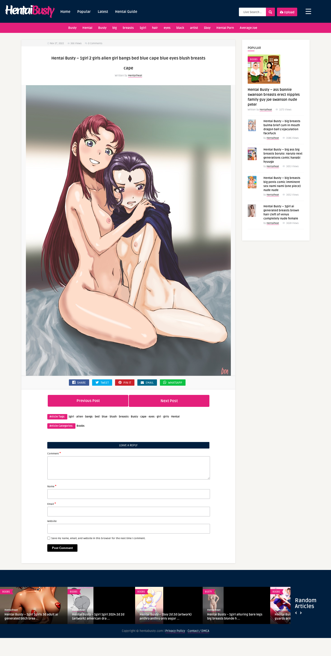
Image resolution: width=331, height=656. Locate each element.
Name (51, 486)
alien (79, 416)
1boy (207, 28)
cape (143, 416)
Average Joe (248, 28)
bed (97, 416)
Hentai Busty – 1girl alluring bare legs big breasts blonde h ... (234, 616)
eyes (167, 28)
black (180, 28)
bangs (89, 416)
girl (159, 416)
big (114, 28)
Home (65, 11)
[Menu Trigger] (308, 11)
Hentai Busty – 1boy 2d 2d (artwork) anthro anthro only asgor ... (166, 616)
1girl (143, 28)
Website (52, 521)
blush (113, 416)
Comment (54, 453)
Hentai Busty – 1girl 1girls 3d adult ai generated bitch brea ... (31, 616)
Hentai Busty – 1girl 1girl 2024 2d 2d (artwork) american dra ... (98, 616)
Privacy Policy (175, 631)
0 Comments (95, 43)
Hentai (87, 28)
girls (166, 416)
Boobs (80, 426)
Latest (103, 11)
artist (194, 28)
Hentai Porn (225, 28)
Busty (72, 28)
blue (104, 416)
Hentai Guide (126, 11)
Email (51, 504)
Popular (84, 11)
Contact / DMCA (198, 631)
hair (155, 28)
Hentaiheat (135, 75)
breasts (128, 28)
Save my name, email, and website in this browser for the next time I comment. (98, 538)
